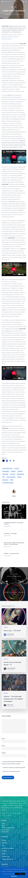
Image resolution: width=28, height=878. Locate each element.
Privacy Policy (5, 831)
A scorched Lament (7, 468)
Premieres (4, 851)
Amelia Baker (5, 471)
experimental (20, 474)
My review (14, 48)
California (20, 471)
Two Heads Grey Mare (7, 482)
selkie (5, 175)
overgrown (5, 480)
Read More (14, 876)
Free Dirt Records (11, 477)
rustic (11, 480)
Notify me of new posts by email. (11, 771)
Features (4, 840)
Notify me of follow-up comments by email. (14, 767)
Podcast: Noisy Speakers (8, 848)
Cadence (13, 471)
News (3, 845)
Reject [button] (22, 873)
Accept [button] (17, 873)
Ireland (19, 477)
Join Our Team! (5, 829)
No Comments (20, 14)
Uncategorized (5, 856)
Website (9, 36)
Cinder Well (5, 474)
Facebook (15, 36)
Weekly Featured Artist (7, 859)
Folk (3, 477)
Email (3, 745)
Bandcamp (14, 140)
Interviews (4, 842)
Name (3, 738)
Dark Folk (12, 474)
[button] (26, 1)
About (3, 825)
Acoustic (16, 468)
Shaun (7, 14)
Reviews (14, 7)
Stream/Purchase (7, 39)
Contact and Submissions (8, 827)
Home (3, 823)
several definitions (14, 99)
